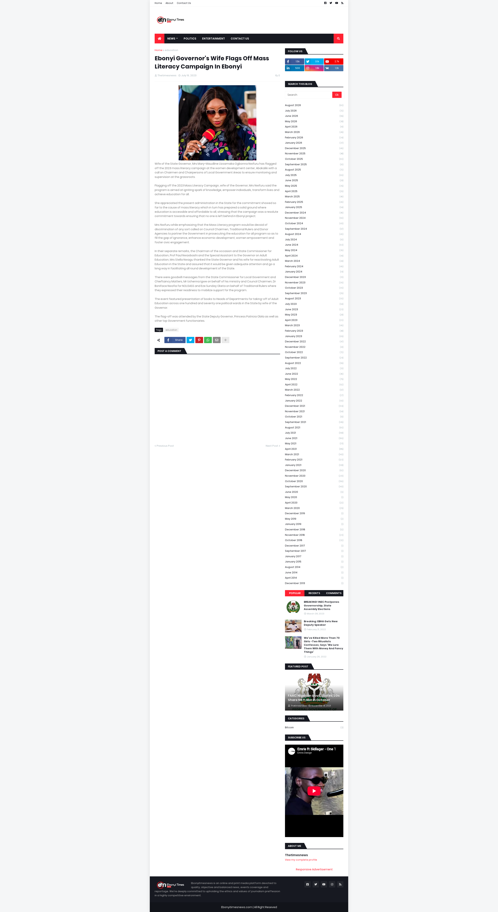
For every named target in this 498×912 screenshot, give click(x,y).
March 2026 (314, 132)
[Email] (217, 340)
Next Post (272, 446)
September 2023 (314, 293)
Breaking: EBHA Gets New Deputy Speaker (321, 623)
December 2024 (314, 212)
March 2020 (314, 508)
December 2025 (314, 148)
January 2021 (314, 465)
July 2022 (314, 368)
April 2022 (314, 384)
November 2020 (314, 476)
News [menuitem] (171, 38)
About (169, 3)
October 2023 (314, 288)
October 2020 (314, 481)
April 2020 (314, 502)
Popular (295, 593)
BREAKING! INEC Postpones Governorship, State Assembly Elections (321, 605)
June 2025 (314, 180)
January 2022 (314, 400)
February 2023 (314, 331)
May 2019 (314, 519)
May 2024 (314, 250)
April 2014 (314, 578)
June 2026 (314, 116)
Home (158, 3)
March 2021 (314, 454)
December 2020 (314, 470)
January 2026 (314, 143)
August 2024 (314, 234)
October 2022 (314, 352)
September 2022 (314, 357)
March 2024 (314, 261)
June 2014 (314, 572)
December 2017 (314, 545)
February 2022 (314, 395)
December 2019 (314, 513)
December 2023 (314, 277)
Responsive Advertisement (314, 869)
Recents (314, 593)
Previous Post (165, 446)
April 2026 (314, 126)
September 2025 (314, 164)
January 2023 (314, 336)
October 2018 (314, 540)
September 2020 (314, 486)
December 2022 (314, 341)
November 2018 (314, 535)
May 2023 (314, 314)
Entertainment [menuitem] (213, 38)
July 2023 (314, 304)
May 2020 (314, 497)
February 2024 (314, 266)
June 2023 (314, 309)
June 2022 (314, 374)
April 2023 (314, 320)
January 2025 (314, 207)
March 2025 (314, 196)
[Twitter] (190, 340)
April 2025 (314, 191)
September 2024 (314, 229)
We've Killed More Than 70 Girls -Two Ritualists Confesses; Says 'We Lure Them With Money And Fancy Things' (323, 645)
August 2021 (314, 427)
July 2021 (314, 433)
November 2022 (314, 347)
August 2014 (314, 567)
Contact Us (184, 3)
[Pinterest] (199, 340)
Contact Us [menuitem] (240, 38)
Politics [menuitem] (190, 38)
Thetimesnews (296, 855)
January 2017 (314, 556)
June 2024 (314, 245)
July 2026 (314, 110)
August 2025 (314, 169)
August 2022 (314, 363)
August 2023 (314, 298)
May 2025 (314, 186)
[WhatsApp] (208, 340)
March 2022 (314, 390)
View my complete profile (301, 859)
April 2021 (314, 449)
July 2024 (314, 239)
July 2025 (314, 175)
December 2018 (314, 529)
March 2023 (314, 325)
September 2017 (314, 551)
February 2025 (314, 202)
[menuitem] (159, 38)
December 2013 (314, 583)
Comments (333, 593)
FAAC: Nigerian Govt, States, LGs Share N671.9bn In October (314, 698)
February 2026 (314, 137)
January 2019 (314, 524)
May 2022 (314, 379)
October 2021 (314, 416)
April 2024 (314, 255)
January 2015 (314, 561)
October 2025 (314, 159)
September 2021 (314, 422)
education (171, 50)
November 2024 (314, 218)
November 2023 (314, 282)
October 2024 (314, 223)
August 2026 (314, 105)
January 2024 (314, 271)
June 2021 (314, 438)
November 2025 (314, 153)
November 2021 (314, 411)
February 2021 (314, 459)
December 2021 (314, 406)
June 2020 (314, 492)
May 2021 (314, 443)
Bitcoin (314, 727)
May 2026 (314, 121)
